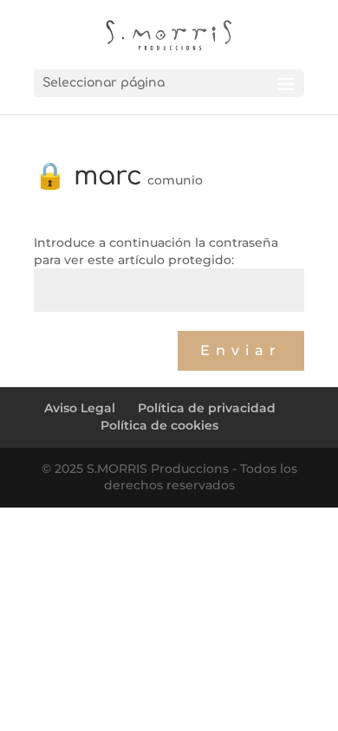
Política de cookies (159, 425)
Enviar (241, 350)
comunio (175, 180)
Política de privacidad (207, 408)
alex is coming (85, 332)
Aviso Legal (79, 408)
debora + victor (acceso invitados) (194, 378)
